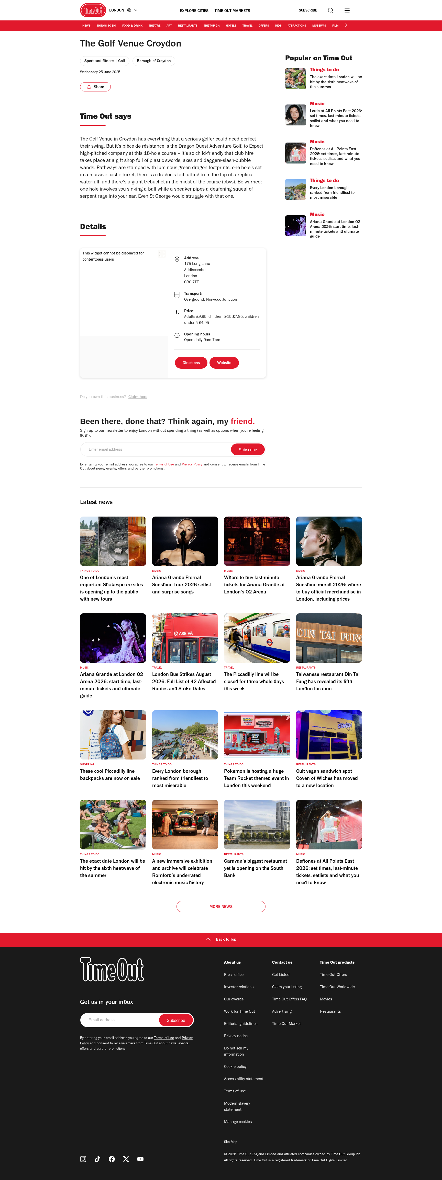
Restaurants (187, 26)
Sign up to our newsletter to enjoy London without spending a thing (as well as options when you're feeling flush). (171, 433)
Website (224, 363)
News (86, 26)
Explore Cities (194, 11)
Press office (234, 975)
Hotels (231, 26)
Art (169, 26)
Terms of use (235, 1092)
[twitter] (126, 1159)
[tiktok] (97, 1159)
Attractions (297, 26)
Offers (264, 26)
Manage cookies (238, 1122)
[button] (162, 254)
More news (221, 907)
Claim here (137, 397)
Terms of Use (164, 465)
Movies (326, 1000)
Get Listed (281, 975)
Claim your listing (287, 987)
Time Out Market (286, 1024)
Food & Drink (132, 26)
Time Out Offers (333, 975)
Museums (319, 26)
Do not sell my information (236, 1052)
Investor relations (238, 987)
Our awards (234, 1000)
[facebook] (112, 1159)
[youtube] (140, 1159)
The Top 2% (212, 26)
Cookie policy (235, 1067)
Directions (191, 363)
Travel (247, 26)
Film (335, 26)
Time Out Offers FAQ (289, 1000)
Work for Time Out (239, 1012)
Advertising (282, 1012)
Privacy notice (236, 1036)
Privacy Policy (192, 465)
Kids (278, 26)
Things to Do (106, 26)
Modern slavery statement (237, 1107)
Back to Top (226, 940)
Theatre (154, 26)
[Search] (330, 10)
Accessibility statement (243, 1079)
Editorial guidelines (240, 1024)
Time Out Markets (232, 11)
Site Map (230, 1142)
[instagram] (83, 1159)
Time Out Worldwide (337, 987)
